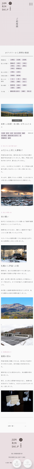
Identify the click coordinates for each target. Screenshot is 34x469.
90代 (12, 68)
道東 (18, 87)
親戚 (18, 81)
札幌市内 (12, 85)
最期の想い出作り (15, 91)
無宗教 (18, 75)
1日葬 (18, 59)
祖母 (12, 81)
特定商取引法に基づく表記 (17, 457)
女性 (18, 72)
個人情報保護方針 (17, 453)
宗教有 (12, 75)
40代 (18, 63)
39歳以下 (12, 63)
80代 (24, 65)
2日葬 (24, 59)
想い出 (29, 91)
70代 (18, 65)
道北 (18, 85)
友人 (24, 81)
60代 (12, 65)
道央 (12, 87)
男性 (12, 72)
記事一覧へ (11, 426)
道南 (24, 85)
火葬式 (12, 59)
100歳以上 (19, 68)
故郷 (23, 91)
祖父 (24, 79)
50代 (24, 63)
